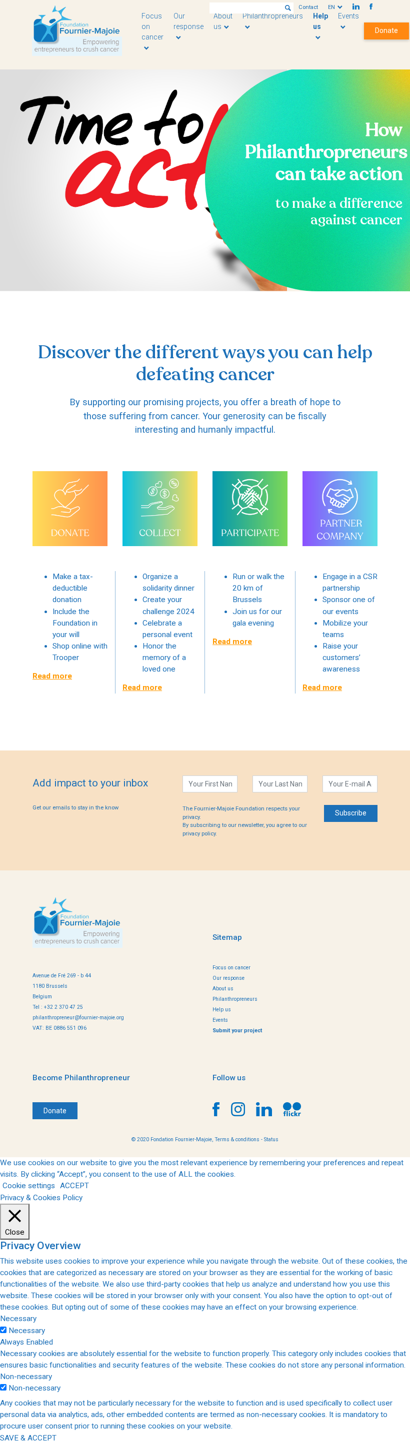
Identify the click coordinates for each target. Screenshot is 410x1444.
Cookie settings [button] (28, 1185)
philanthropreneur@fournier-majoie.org (78, 1017)
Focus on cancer (231, 967)
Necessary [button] (18, 1318)
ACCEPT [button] (74, 1185)
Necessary (26, 1330)
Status (271, 1139)
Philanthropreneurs (235, 999)
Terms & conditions (237, 1139)
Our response (189, 21)
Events (220, 1020)
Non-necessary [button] (26, 1376)
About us (223, 988)
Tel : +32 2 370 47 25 (57, 1007)
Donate (386, 30)
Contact (308, 7)
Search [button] (288, 7)
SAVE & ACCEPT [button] (28, 1438)
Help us (320, 21)
